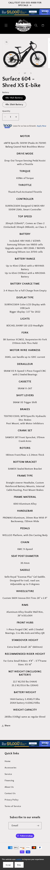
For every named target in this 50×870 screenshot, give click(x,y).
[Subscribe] (38, 825)
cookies (19, 859)
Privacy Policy (11, 800)
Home (7, 761)
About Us (9, 787)
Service (8, 774)
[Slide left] (19, 73)
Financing (9, 780)
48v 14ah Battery (14, 98)
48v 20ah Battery (14, 104)
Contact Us (10, 793)
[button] (6, 25)
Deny (19, 865)
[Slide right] (30, 73)
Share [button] (7, 725)
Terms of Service (13, 806)
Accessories (10, 768)
